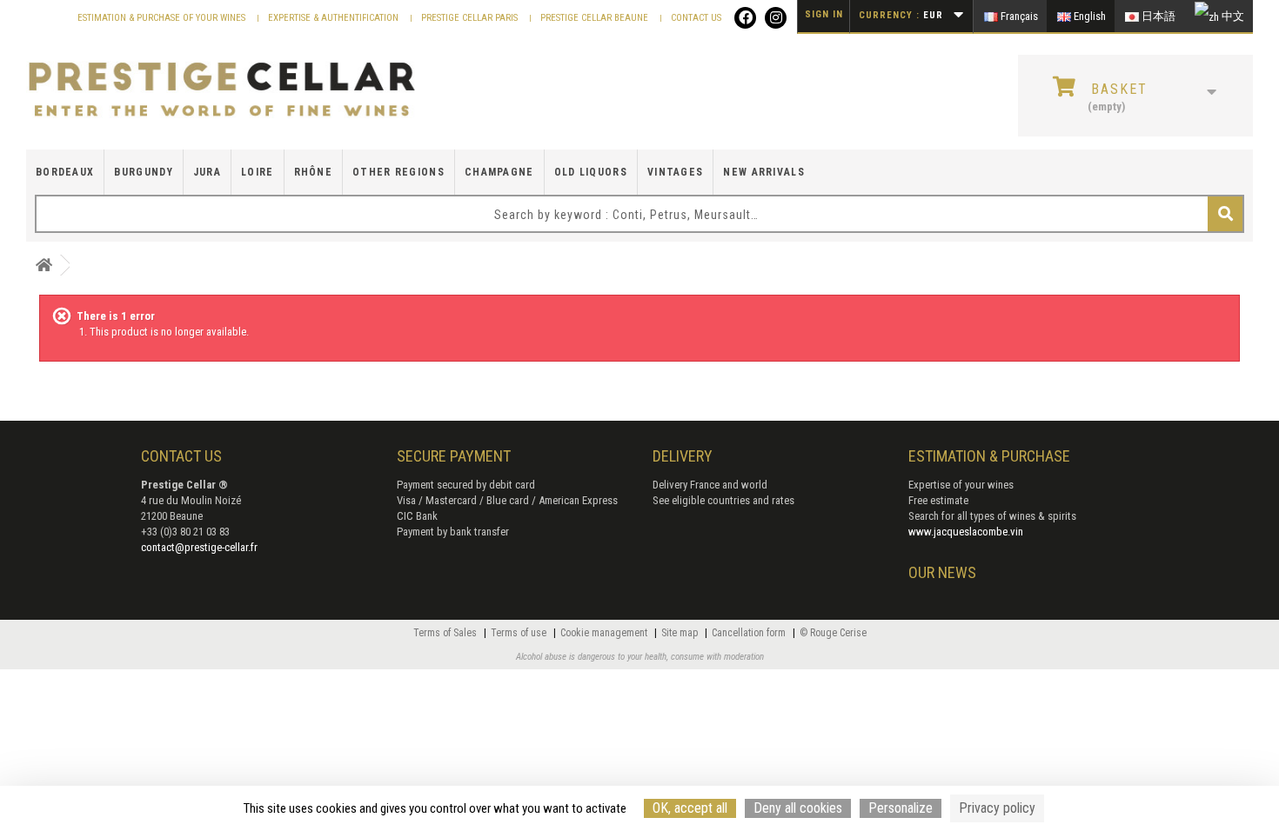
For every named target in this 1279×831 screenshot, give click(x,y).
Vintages (675, 172)
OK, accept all (690, 808)
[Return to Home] (43, 265)
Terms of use (520, 633)
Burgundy (143, 172)
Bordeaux (65, 172)
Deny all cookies (797, 808)
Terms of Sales (446, 633)
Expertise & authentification (334, 17)
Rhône (313, 172)
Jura (207, 172)
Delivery (683, 456)
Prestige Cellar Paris (470, 17)
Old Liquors (590, 172)
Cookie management (605, 633)
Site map (680, 633)
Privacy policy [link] (997, 808)
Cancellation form (750, 633)
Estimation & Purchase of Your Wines (162, 17)
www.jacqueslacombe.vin (965, 531)
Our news (942, 572)
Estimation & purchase (989, 456)
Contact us (696, 17)
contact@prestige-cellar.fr (199, 547)
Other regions (398, 172)
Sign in (824, 14)
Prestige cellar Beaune (595, 17)
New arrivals (764, 172)
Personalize (900, 808)
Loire (257, 172)
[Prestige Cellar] (222, 90)
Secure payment (454, 456)
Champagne (499, 172)
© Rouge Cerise (833, 633)
